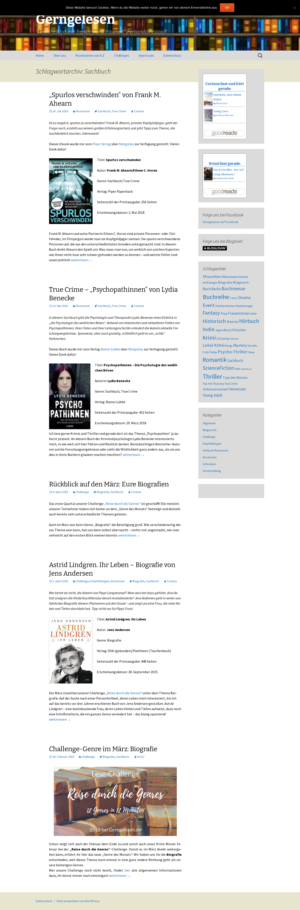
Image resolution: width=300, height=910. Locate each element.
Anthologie (210, 283)
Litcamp (223, 338)
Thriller (212, 376)
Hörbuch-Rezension (215, 450)
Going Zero (220, 111)
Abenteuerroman (235, 276)
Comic (234, 298)
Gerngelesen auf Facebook (221, 222)
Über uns (59, 55)
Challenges (121, 55)
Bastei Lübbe (110, 349)
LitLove (234, 339)
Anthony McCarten (224, 115)
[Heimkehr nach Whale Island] (208, 99)
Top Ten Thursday (213, 384)
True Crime (119, 111)
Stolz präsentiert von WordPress (78, 901)
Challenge (82, 492)
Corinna (139, 111)
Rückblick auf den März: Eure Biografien (109, 484)
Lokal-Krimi (213, 345)
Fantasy (211, 313)
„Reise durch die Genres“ (122, 503)
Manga (228, 346)
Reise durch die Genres (124, 693)
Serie (237, 369)
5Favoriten (212, 276)
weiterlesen (82, 260)
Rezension (83, 111)
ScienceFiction (218, 368)
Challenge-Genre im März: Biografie (103, 749)
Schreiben (209, 464)
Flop (223, 313)
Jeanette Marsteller (225, 178)
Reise (251, 352)
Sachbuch (104, 111)
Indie (208, 329)
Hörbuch (249, 320)
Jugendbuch (223, 330)
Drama (244, 297)
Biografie (103, 492)
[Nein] (294, 7)
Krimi (209, 337)
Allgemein (209, 423)
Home (40, 55)
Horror (233, 321)
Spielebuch (246, 369)
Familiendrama (225, 306)
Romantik (215, 359)
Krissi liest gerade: (225, 163)
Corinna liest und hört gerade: (224, 86)
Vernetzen (237, 389)
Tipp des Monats (235, 377)
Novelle (252, 346)
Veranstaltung (212, 471)
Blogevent (241, 282)
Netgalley (126, 144)
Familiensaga (244, 306)
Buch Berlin (212, 288)
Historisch (214, 321)
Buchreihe (216, 297)
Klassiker (239, 330)
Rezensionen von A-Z (90, 55)
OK (227, 7)
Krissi (140, 757)
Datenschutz (172, 55)
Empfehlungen (99, 581)
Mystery (240, 345)
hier (127, 870)
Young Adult (212, 395)
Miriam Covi (222, 103)
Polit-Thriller (210, 352)
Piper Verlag (101, 144)
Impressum (146, 55)
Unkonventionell (215, 389)
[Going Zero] (208, 115)
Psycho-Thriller (233, 352)
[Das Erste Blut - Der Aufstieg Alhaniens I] (208, 174)
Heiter (253, 313)
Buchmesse (233, 288)
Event (209, 305)
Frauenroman (238, 313)
